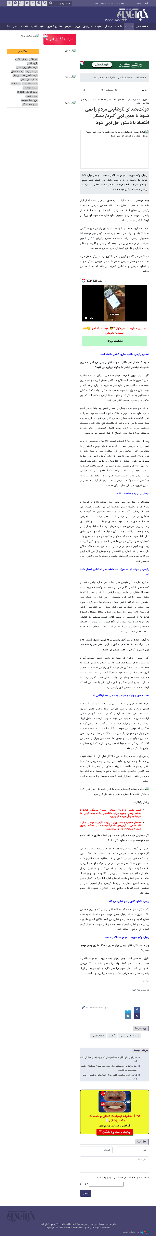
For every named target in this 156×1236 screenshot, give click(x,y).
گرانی (112, 1036)
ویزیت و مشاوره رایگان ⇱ (115, 1132)
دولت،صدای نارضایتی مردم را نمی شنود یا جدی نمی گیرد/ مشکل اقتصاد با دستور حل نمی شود (117, 116)
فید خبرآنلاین (44, 3)
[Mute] (91, 318)
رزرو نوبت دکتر (30, 104)
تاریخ (68, 27)
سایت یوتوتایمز (30, 88)
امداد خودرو (31, 96)
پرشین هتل (17, 72)
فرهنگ (108, 27)
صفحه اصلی (142, 27)
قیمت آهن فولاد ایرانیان (25, 76)
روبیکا (9, 3)
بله (15, 3)
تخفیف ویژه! (115, 341)
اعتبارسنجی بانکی (29, 80)
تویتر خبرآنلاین (27, 3)
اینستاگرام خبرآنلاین (32, 3)
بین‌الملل (87, 27)
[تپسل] (82, 63)
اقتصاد (118, 27)
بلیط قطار (15, 84)
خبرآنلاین (126, 15)
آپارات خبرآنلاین (21, 3)
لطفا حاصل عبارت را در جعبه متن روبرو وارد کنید (123, 1178)
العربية (139, 3)
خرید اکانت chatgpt (27, 92)
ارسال (86, 1193)
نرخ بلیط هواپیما (29, 100)
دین (15, 27)
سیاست (129, 27)
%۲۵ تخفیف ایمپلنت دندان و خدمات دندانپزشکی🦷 (114, 1118)
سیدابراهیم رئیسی (129, 1036)
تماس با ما (120, 3)
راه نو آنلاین (21, 59)
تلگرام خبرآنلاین (38, 3)
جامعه (98, 27)
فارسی (146, 3)
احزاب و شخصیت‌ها (103, 78)
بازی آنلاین (32, 63)
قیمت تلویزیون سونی (27, 68)
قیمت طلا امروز (29, 84)
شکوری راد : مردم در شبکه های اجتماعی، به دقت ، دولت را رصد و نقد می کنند (115, 101)
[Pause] (85, 318)
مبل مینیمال (31, 72)
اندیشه (24, 27)
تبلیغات (103, 3)
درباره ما (111, 3)
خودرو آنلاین (37, 27)
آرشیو (96, 3)
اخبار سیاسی (124, 78)
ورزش (77, 27)
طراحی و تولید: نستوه (132, 1232)
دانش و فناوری (54, 27)
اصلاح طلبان (98, 1036)
